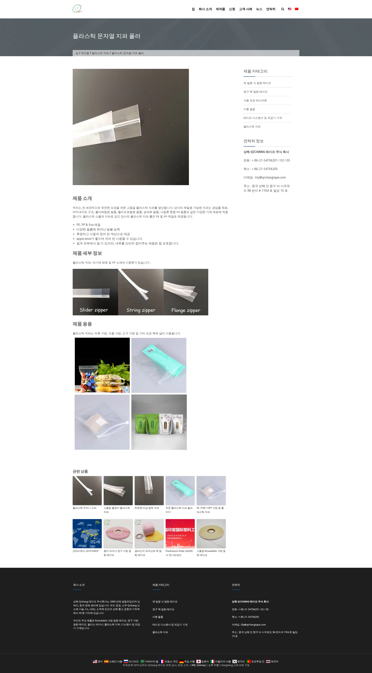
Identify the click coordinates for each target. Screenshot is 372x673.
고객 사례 (245, 9)
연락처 (271, 9)
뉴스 (259, 9)
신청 (232, 9)
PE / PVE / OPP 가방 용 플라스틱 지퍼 (210, 509)
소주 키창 (213, 665)
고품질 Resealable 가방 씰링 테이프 (211, 553)
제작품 (220, 9)
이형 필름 (249, 109)
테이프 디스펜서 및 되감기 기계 (263, 117)
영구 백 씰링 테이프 (256, 91)
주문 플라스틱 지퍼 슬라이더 (179, 509)
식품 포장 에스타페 (255, 100)
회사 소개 (205, 9)
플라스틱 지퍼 (100, 53)
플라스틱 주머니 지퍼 (84, 507)
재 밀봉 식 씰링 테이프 (257, 83)
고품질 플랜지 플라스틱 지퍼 (117, 509)
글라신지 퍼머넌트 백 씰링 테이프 (148, 553)
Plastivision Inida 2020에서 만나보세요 (179, 553)
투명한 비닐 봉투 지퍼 (147, 507)
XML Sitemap (198, 665)
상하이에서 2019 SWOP (86, 551)
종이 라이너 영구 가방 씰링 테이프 (117, 553)
